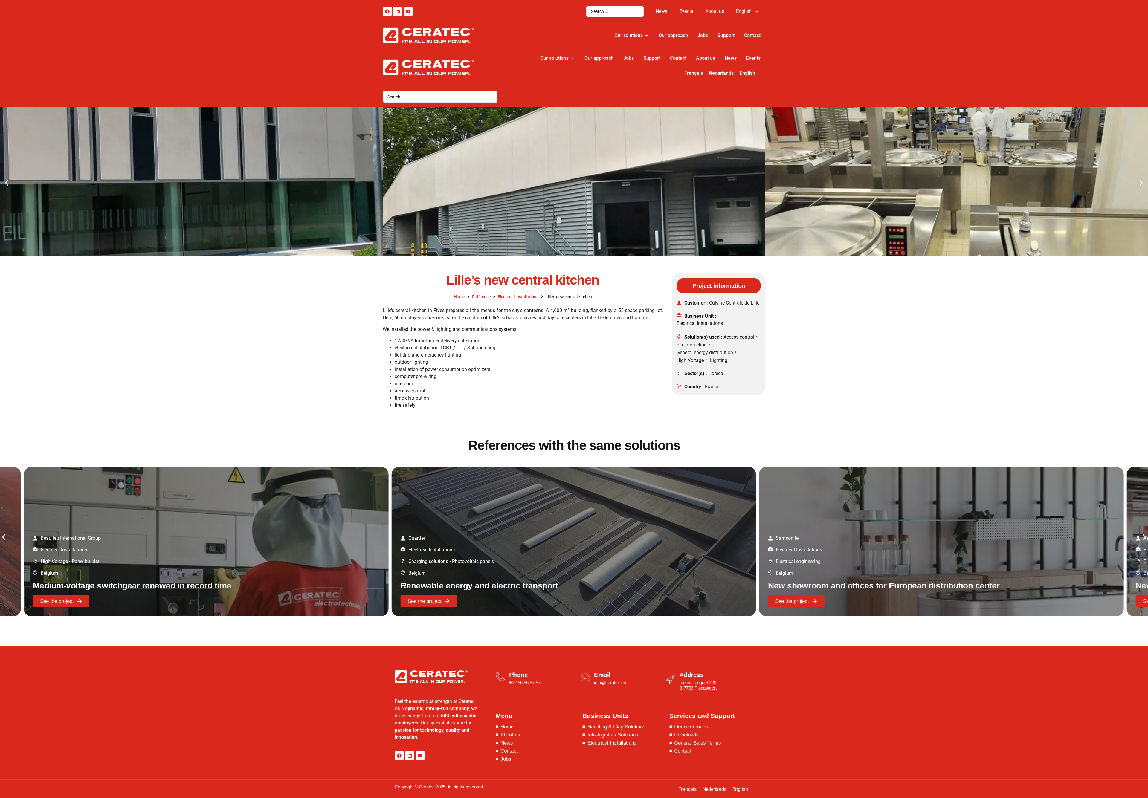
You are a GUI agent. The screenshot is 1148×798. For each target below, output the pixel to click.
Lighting (718, 360)
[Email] (585, 676)
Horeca (715, 373)
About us (714, 11)
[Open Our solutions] (646, 35)
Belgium (49, 573)
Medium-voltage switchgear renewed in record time (132, 585)
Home (459, 296)
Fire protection (692, 345)
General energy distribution (705, 352)
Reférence (481, 296)
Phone (518, 674)
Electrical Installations (518, 296)
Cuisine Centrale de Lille (734, 303)
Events (686, 11)
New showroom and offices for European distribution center (884, 585)
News (661, 11)
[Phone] (500, 676)
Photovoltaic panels (473, 561)
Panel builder (85, 561)
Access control (738, 337)
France (712, 386)
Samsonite (787, 538)
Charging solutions (428, 561)
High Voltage (690, 360)
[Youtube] (408, 11)
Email (602, 674)
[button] (6, 182)
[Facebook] (387, 11)
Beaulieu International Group (71, 538)
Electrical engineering (798, 561)
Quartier (416, 538)
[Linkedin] (397, 11)
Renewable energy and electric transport (479, 585)
